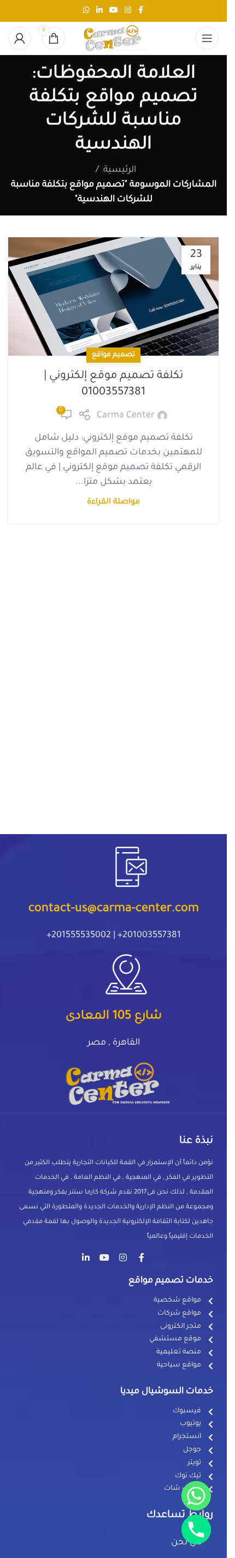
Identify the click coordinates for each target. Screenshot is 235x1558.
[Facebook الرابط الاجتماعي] (141, 11)
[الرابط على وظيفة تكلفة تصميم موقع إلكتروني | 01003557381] (113, 296)
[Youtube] (104, 1257)
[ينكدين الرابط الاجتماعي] (99, 11)
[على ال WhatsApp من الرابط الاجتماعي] (86, 11)
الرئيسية (119, 170)
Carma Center (126, 416)
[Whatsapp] (196, 1496)
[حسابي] (20, 38)
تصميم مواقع (113, 355)
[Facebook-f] (141, 1257)
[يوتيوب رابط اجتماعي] (113, 11)
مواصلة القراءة (113, 502)
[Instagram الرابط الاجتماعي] (127, 11)
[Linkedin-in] (85, 1257)
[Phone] (196, 1529)
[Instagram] (123, 1257)
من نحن (186, 1543)
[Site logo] (114, 39)
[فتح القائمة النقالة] (207, 38)
